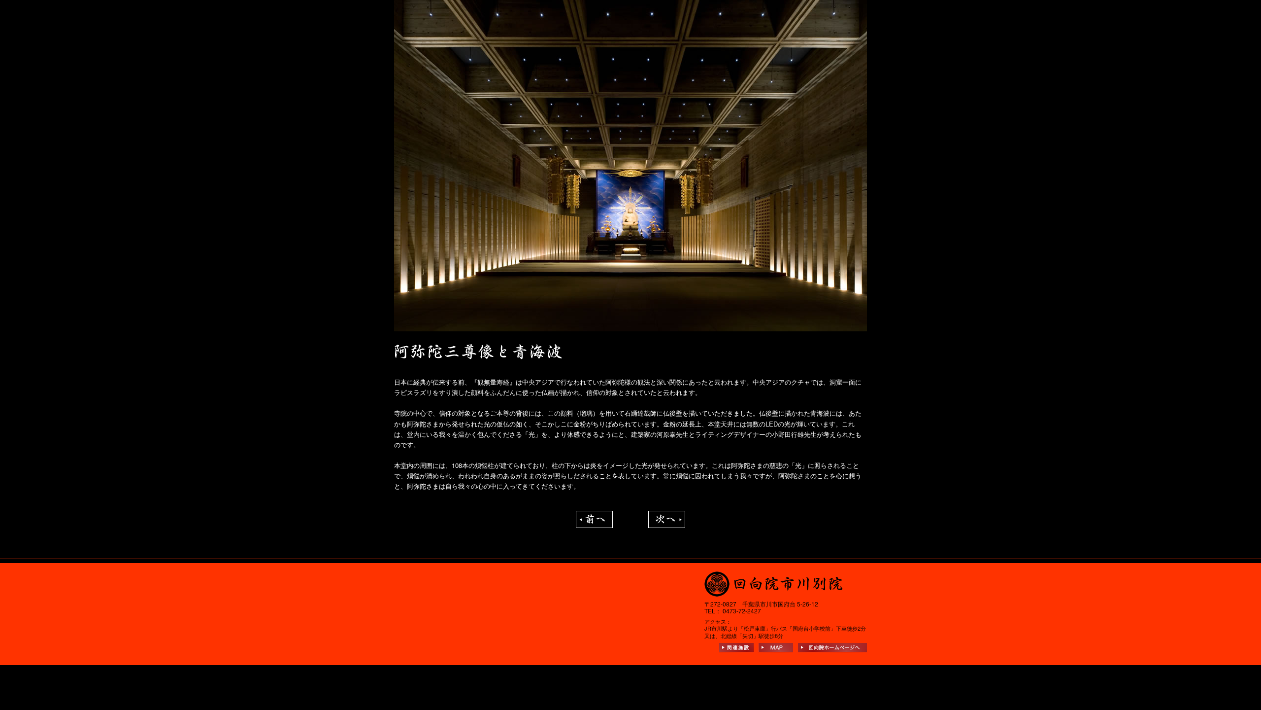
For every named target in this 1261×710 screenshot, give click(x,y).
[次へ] (666, 516)
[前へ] (594, 516)
